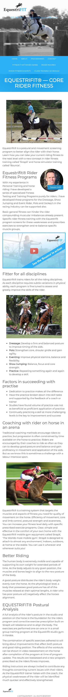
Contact (52, 59)
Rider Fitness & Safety (20, 71)
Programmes (37, 59)
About (24, 59)
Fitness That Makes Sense (25, 65)
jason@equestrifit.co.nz (44, 17)
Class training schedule (46, 71)
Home (14, 59)
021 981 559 (17, 17)
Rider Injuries (48, 65)
